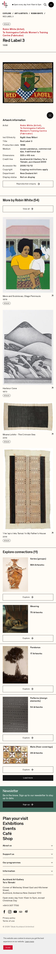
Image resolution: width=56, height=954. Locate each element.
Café (7, 834)
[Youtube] (15, 911)
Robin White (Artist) (13, 29)
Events (9, 829)
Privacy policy (9, 918)
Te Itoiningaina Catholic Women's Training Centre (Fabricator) (25, 34)
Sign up (26, 804)
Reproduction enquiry (26, 183)
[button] (28, 261)
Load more (28, 777)
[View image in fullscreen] (50, 115)
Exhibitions (13, 824)
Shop (8, 839)
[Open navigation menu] (51, 4)
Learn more (29, 941)
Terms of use (9, 921)
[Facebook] (4, 911)
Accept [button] (8, 947)
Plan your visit (15, 818)
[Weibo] (26, 911)
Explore (26, 597)
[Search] (45, 4)
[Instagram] (9, 911)
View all (26, 208)
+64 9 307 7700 (11, 905)
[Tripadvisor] (20, 911)
